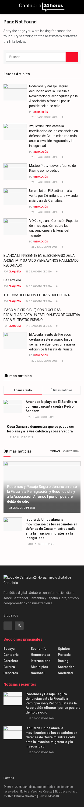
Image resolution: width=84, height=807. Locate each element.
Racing (63, 661)
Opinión (64, 649)
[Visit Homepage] (42, 7)
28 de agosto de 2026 (44, 117)
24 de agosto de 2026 (38, 286)
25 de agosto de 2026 (44, 246)
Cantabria (71, 451)
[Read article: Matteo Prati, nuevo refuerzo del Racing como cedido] (15, 171)
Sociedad (65, 673)
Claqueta (15, 271)
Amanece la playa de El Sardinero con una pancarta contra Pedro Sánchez (51, 406)
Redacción (41, 112)
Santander (66, 667)
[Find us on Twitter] (19, 625)
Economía (38, 649)
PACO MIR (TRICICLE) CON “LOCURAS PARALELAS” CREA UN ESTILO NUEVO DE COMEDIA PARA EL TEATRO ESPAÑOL (42, 315)
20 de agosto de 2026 (44, 361)
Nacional (38, 673)
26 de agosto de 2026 (44, 182)
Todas (55, 451)
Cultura (9, 667)
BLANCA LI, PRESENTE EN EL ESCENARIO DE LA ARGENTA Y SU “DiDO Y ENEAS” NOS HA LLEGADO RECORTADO (41, 260)
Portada (64, 655)
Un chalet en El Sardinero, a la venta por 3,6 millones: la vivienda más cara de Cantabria (53, 196)
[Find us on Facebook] (8, 625)
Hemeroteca (40, 655)
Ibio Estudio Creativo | (23, 796)
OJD (56, 796)
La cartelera (12, 280)
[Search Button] (78, 7)
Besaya (9, 649)
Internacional (41, 661)
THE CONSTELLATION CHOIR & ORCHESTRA (37, 295)
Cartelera (11, 661)
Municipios (39, 667)
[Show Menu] (5, 7)
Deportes (11, 673)
